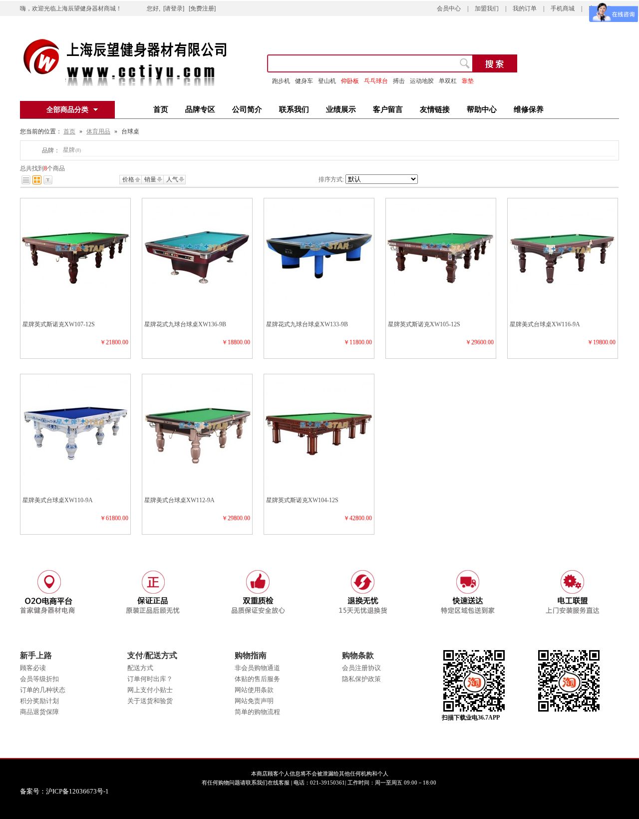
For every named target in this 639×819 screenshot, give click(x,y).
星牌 (72, 149)
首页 (160, 109)
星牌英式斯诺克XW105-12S (424, 324)
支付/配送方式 (152, 655)
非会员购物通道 (257, 668)
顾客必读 (33, 668)
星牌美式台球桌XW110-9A (57, 500)
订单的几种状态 (42, 690)
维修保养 (529, 109)
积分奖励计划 (39, 701)
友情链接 (435, 109)
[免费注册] (202, 8)
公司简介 (247, 109)
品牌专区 (200, 109)
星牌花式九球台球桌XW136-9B (185, 324)
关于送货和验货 (150, 701)
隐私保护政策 (361, 679)
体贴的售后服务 (257, 679)
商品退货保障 (39, 712)
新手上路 (36, 655)
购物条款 (358, 655)
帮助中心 (482, 109)
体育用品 (98, 131)
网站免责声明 (254, 701)
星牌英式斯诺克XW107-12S (58, 324)
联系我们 (294, 109)
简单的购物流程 (257, 712)
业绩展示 (341, 109)
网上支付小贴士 (150, 690)
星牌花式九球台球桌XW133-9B (307, 324)
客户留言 (388, 109)
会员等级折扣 (39, 679)
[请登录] (173, 8)
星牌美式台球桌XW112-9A (179, 500)
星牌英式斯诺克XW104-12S (302, 500)
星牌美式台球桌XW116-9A (545, 324)
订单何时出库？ (150, 679)
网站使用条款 (254, 690)
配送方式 (140, 668)
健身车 (304, 80)
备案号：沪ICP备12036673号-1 (71, 791)
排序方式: (331, 179)
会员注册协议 (361, 668)
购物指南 (251, 655)
